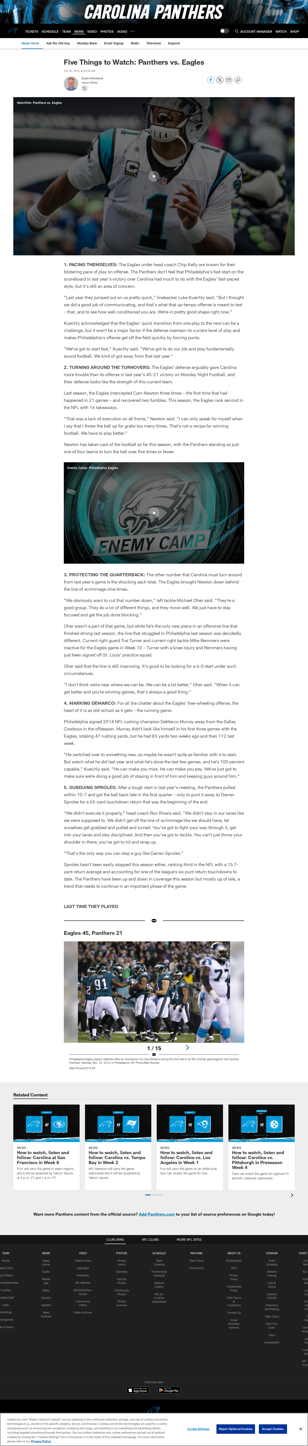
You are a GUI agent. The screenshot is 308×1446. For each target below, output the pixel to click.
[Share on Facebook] (210, 82)
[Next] (187, 1047)
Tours (272, 1334)
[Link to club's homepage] (12, 30)
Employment (234, 1260)
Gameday (121, 1271)
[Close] (301, 1429)
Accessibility (271, 1342)
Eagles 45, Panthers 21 (93, 932)
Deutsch (46, 1297)
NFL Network (82, 1282)
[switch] (224, 30)
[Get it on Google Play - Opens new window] (168, 1392)
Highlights (83, 1268)
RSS (234, 1268)
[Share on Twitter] (219, 82)
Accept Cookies (273, 1429)
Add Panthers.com (157, 1214)
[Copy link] (237, 80)
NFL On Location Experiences (159, 1298)
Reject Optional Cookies (236, 1429)
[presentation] (293, 1195)
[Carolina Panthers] (154, 1411)
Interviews (83, 1275)
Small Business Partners (233, 1323)
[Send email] (228, 82)
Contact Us (234, 1312)
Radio (46, 1290)
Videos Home (83, 1260)
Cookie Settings (198, 1429)
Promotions (196, 1268)
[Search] (237, 31)
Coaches (5, 1290)
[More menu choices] (132, 31)
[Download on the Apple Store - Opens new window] (137, 1390)
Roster (6, 1260)
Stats (6, 1304)
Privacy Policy (41, 1441)
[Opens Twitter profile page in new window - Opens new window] (84, 88)
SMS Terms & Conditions (234, 1301)
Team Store (196, 1260)
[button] (154, 176)
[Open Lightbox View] (154, 1008)
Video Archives (83, 1312)
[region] (154, 1429)
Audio (46, 1271)
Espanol (46, 1304)
